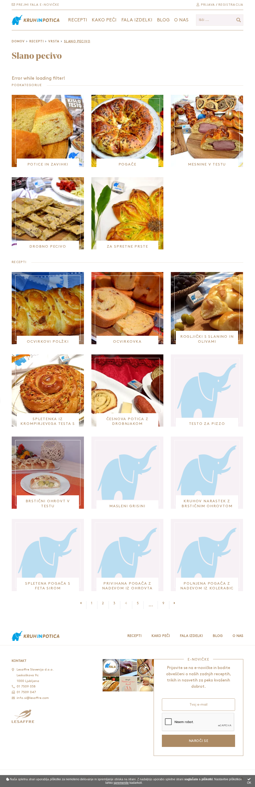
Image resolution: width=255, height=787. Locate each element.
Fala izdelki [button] (136, 20)
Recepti (36, 41)
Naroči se (198, 740)
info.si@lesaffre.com (33, 697)
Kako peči (160, 635)
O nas (181, 20)
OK (249, 783)
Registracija (230, 4)
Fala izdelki (191, 635)
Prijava (207, 4)
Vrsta (54, 41)
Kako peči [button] (104, 20)
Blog (163, 20)
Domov (18, 41)
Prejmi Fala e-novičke (37, 4)
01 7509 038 (26, 686)
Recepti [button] (77, 20)
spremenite (121, 783)
